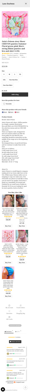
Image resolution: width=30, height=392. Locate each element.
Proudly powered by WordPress (9, 390)
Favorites (9, 313)
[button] (8, 103)
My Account (9, 307)
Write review (15, 341)
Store (3, 55)
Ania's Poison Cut (14, 57)
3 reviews (16, 53)
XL (20, 74)
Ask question (23, 53)
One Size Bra (13, 80)
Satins (23, 57)
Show (3, 389)
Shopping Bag (20, 313)
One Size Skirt (7, 85)
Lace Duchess (8, 3)
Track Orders (20, 307)
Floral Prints (6, 59)
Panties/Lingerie (12, 55)
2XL (4, 80)
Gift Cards (9, 319)
